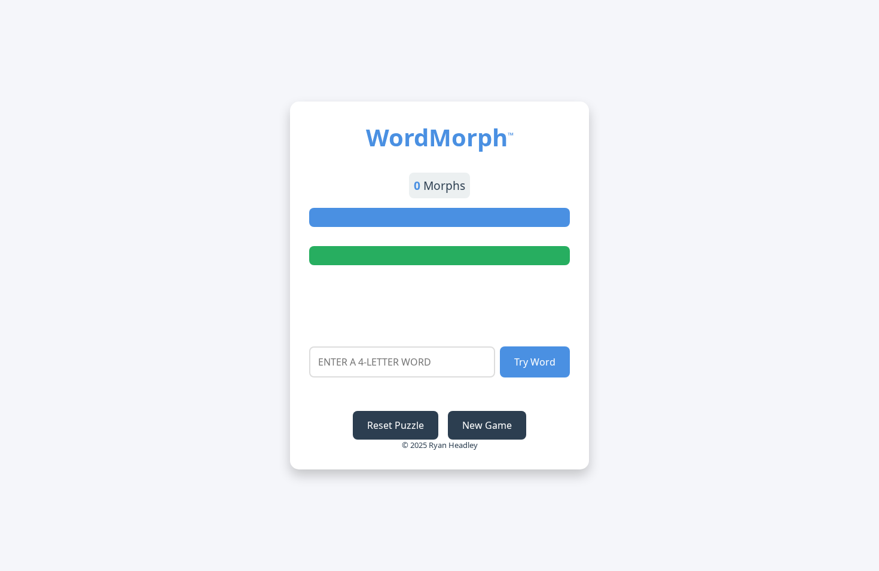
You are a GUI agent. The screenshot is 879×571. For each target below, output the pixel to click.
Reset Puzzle (395, 425)
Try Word (535, 362)
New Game (487, 425)
